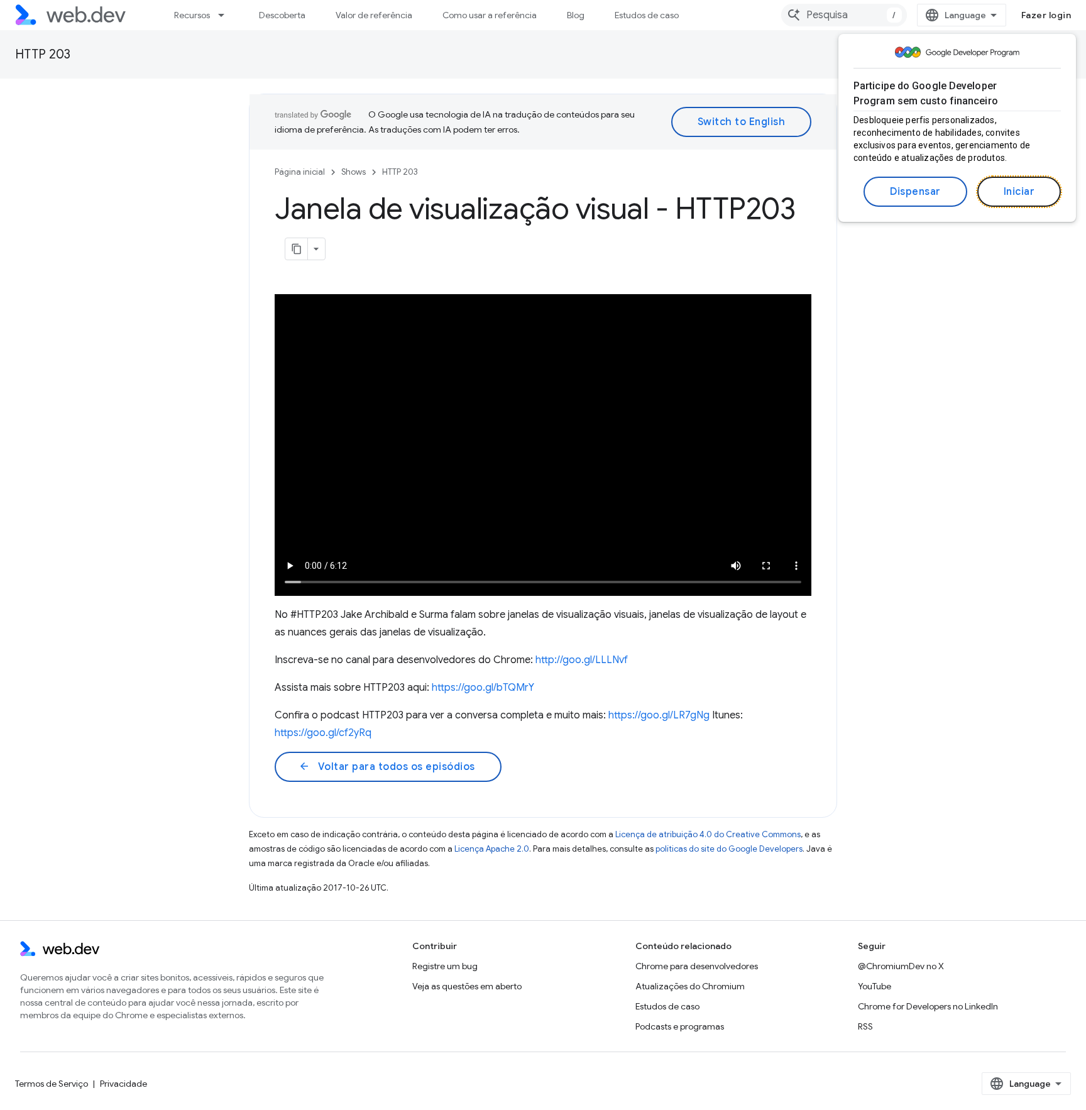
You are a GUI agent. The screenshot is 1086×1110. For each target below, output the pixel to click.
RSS (865, 1026)
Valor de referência (374, 15)
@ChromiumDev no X (901, 966)
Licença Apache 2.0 (491, 848)
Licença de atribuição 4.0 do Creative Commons (708, 834)
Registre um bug (445, 966)
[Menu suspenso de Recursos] (227, 15)
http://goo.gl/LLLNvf (581, 660)
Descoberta (282, 15)
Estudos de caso (647, 15)
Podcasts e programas (679, 1026)
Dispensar (915, 191)
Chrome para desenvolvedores (696, 966)
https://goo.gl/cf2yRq (323, 733)
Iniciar (1019, 191)
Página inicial (300, 172)
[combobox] (844, 15)
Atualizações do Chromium (690, 986)
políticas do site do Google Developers (729, 848)
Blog (575, 15)
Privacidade (123, 1084)
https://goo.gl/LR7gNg (659, 715)
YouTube (874, 986)
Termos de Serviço (51, 1084)
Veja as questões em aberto (467, 986)
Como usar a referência (489, 15)
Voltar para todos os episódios (387, 767)
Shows (353, 172)
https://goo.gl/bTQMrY (483, 687)
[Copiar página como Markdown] (296, 249)
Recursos (192, 15)
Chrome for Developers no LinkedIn (928, 1006)
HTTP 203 (42, 54)
